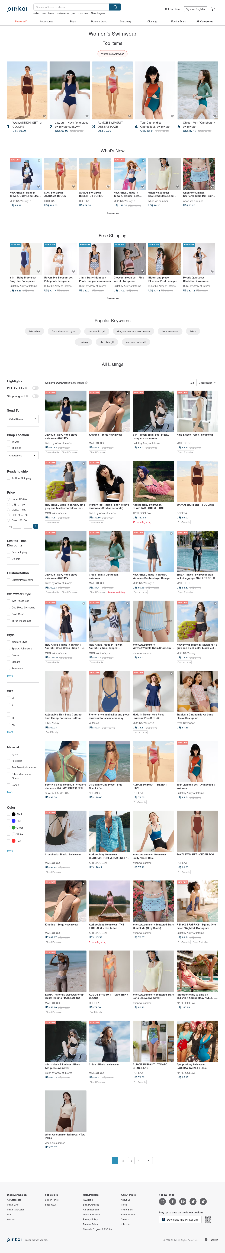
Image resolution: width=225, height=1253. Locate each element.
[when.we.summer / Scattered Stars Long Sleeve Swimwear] (164, 174)
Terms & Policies (91, 1214)
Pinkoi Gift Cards (15, 1209)
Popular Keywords (113, 320)
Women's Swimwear (112, 54)
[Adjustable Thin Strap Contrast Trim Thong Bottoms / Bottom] (65, 691)
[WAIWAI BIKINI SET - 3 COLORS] (27, 90)
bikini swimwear (170, 331)
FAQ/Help (88, 1200)
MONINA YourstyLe (20, 200)
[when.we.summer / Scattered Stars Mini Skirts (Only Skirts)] (199, 174)
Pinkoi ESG (127, 1209)
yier (73, 13)
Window (11, 1219)
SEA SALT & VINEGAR (57, 793)
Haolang (83, 342)
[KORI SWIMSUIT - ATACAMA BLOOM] (60, 174)
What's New (113, 150)
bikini (193, 331)
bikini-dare (34, 331)
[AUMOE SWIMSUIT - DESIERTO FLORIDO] (95, 174)
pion (44, 13)
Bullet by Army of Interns (23, 286)
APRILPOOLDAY (142, 513)
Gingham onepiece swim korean (133, 331)
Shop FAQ (50, 1204)
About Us (125, 1200)
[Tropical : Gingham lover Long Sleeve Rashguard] (197, 691)
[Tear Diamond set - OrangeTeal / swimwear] (155, 90)
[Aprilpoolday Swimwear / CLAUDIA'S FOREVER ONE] (153, 481)
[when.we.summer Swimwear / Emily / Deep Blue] (153, 831)
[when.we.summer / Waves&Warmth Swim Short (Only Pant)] (153, 621)
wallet (36, 13)
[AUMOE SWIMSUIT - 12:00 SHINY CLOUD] (109, 971)
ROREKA (49, 200)
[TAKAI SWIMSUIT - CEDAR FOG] (197, 831)
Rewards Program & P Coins (97, 1229)
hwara (51, 13)
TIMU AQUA (52, 723)
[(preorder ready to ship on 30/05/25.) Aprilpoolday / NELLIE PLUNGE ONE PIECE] (197, 971)
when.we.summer (158, 200)
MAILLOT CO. (96, 443)
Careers (125, 1219)
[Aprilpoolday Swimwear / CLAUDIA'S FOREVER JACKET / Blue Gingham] (109, 831)
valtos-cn (94, 723)
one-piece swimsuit (136, 342)
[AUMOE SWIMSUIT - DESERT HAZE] (112, 90)
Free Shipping (112, 235)
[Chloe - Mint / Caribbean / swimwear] (198, 90)
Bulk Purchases (91, 1204)
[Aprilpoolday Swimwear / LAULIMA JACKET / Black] (197, 1041)
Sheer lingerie (98, 13)
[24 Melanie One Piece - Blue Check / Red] (109, 761)
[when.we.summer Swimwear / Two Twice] (65, 1111)
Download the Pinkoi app (182, 1219)
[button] (35, 526)
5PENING (94, 793)
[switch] (23, 388)
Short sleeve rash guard (64, 331)
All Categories (14, 1200)
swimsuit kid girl (97, 331)
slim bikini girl (107, 342)
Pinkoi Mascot (128, 1214)
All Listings (112, 364)
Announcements (91, 1209)
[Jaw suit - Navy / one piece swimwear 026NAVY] (70, 90)
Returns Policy (90, 1224)
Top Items (112, 43)
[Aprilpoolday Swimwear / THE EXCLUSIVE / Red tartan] (109, 901)
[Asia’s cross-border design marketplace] (17, 9)
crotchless (83, 13)
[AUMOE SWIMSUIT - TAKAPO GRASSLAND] (153, 1041)
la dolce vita (63, 13)
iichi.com (125, 1224)
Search (115, 7)
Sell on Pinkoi (172, 9)
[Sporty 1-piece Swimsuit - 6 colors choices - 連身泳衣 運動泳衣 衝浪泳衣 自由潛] (65, 761)
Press (124, 1204)
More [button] (10, 675)
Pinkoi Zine (12, 1204)
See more (113, 213)
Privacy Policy (90, 1219)
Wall (9, 1214)
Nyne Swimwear (186, 723)
